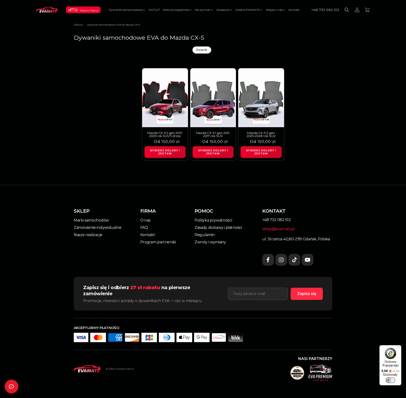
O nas (145, 220)
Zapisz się (306, 293)
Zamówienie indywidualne (97, 227)
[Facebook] (268, 260)
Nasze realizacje (88, 235)
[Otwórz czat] (11, 386)
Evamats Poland (124, 369)
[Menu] (398, 348)
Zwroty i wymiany (210, 242)
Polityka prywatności (213, 220)
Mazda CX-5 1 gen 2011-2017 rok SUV (213, 134)
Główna (78, 24)
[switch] (390, 380)
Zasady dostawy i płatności (218, 227)
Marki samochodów (91, 220)
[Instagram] (281, 260)
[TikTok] (294, 260)
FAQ (144, 227)
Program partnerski (158, 242)
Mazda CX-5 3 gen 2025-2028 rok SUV (261, 134)
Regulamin (205, 235)
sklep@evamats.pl (278, 229)
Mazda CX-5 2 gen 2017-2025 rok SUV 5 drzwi (165, 134)
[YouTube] (307, 260)
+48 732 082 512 (325, 10)
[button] (127, 10)
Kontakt (147, 235)
